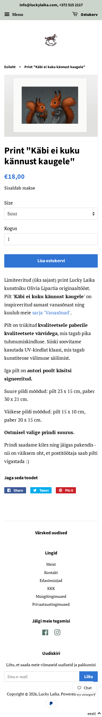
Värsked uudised (51, 533)
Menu (17, 14)
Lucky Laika (49, 694)
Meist (51, 564)
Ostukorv (89, 15)
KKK (51, 588)
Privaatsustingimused (51, 604)
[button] (94, 713)
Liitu (88, 677)
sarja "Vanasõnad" (51, 312)
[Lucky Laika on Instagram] (57, 633)
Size (8, 202)
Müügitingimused (51, 596)
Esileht (10, 67)
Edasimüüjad (51, 580)
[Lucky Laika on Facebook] (45, 633)
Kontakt (51, 572)
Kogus (10, 228)
